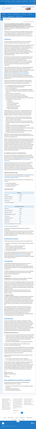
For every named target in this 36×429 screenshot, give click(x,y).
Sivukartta (13, 1)
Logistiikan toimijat (19, 16)
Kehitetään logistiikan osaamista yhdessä (27, 6)
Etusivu (2, 1)
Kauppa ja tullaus (11, 16)
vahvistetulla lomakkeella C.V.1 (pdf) (10, 177)
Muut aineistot (31, 1)
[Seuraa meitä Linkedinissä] (33, 423)
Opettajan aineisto (25, 1)
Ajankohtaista (18, 1)
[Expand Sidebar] (1, 19)
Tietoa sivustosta (7, 1)
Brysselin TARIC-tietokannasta (19, 254)
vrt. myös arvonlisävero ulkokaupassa (11, 226)
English (5, 3)
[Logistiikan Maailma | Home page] (7, 8)
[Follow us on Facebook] (31, 423)
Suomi (2, 3)
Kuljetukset (4, 16)
